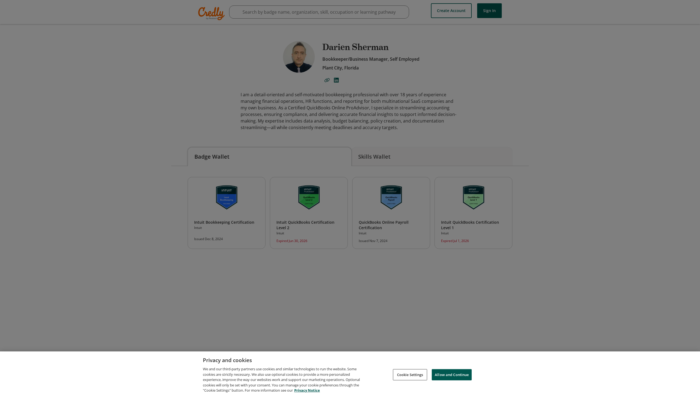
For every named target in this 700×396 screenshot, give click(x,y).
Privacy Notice (307, 390)
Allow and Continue (452, 374)
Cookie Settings (410, 374)
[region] (350, 373)
